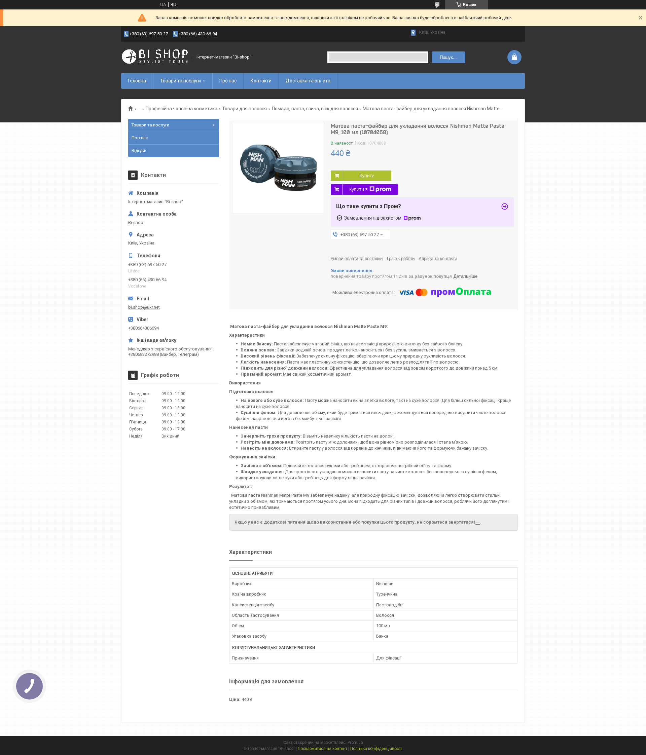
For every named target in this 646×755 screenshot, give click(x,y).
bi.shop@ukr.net (144, 307)
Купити (367, 175)
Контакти (261, 80)
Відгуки (139, 150)
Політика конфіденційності (376, 748)
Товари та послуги (180, 80)
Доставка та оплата (308, 80)
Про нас (228, 80)
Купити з (358, 189)
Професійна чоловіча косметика (181, 108)
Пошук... (448, 57)
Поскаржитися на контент (322, 748)
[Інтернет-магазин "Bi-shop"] (154, 57)
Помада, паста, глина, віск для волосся (315, 108)
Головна (137, 80)
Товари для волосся (244, 108)
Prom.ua (355, 742)
